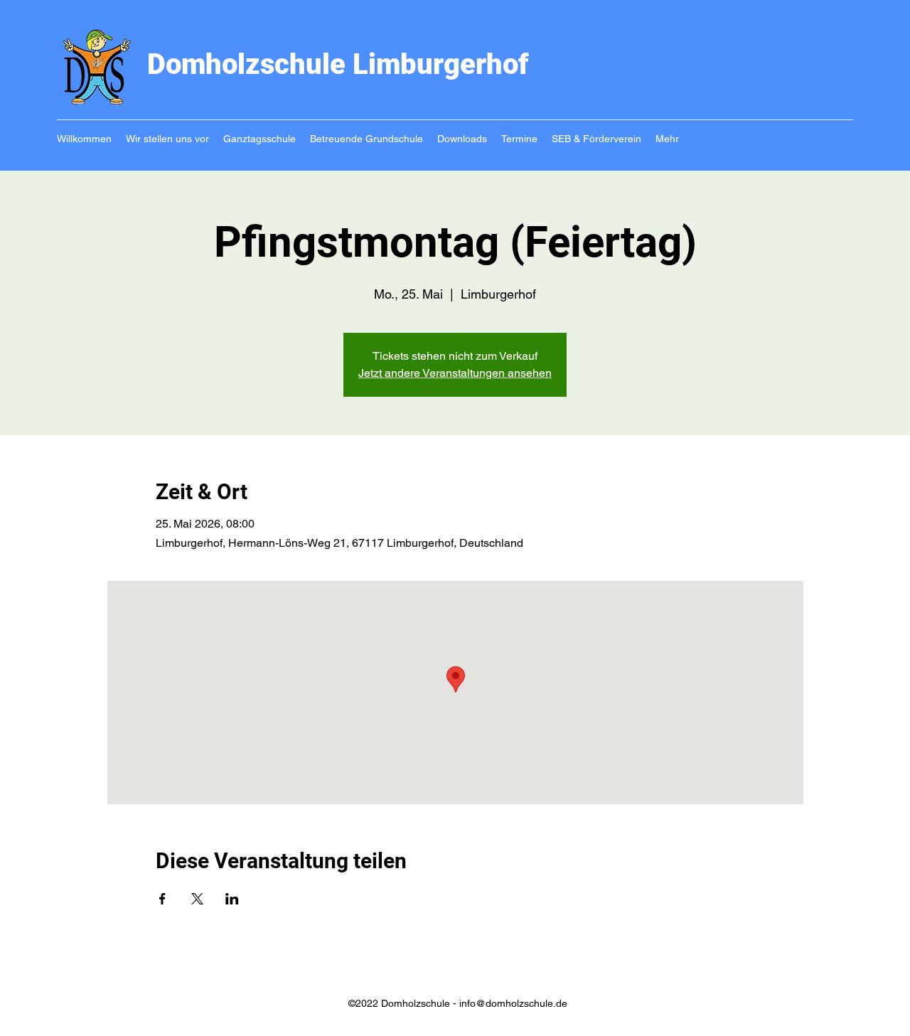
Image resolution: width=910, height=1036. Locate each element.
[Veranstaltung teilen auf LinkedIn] (232, 898)
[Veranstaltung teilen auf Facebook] (162, 898)
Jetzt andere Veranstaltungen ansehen (455, 373)
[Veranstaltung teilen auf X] (197, 898)
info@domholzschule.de (513, 1003)
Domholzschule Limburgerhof (338, 64)
